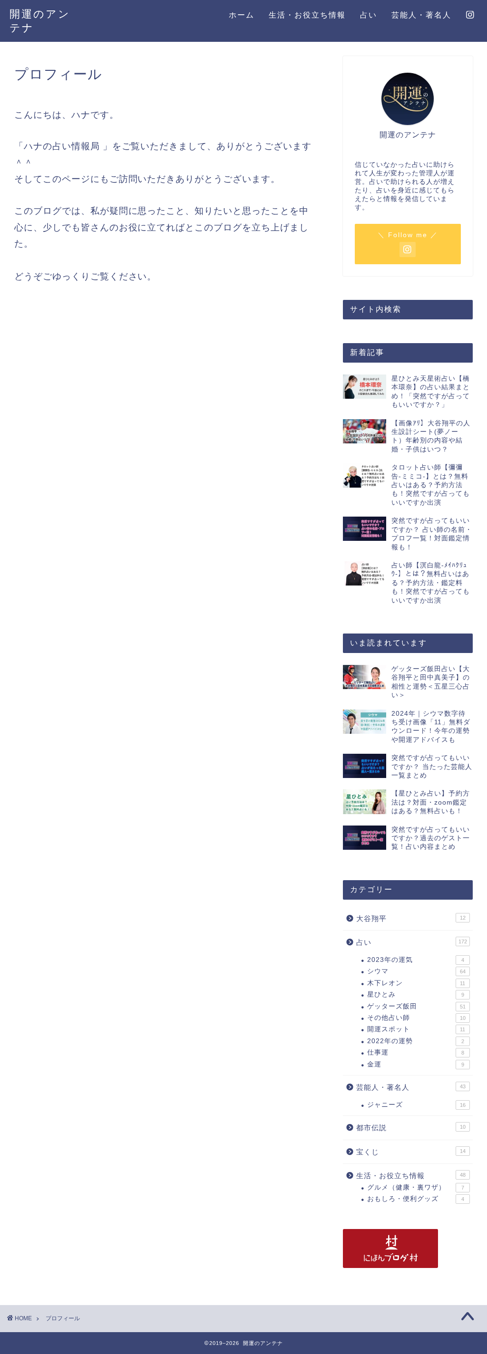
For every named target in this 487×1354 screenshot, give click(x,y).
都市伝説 (411, 1128)
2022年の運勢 (415, 1041)
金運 (415, 1064)
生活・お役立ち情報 (307, 15)
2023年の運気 (415, 959)
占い (368, 15)
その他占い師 (416, 1017)
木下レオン (416, 983)
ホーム (241, 15)
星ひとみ (415, 994)
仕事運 (415, 1052)
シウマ (416, 971)
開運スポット (416, 1029)
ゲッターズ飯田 (416, 1006)
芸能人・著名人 (421, 15)
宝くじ (411, 1152)
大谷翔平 (411, 918)
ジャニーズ (416, 1104)
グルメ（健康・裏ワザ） (415, 1187)
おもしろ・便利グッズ (415, 1198)
